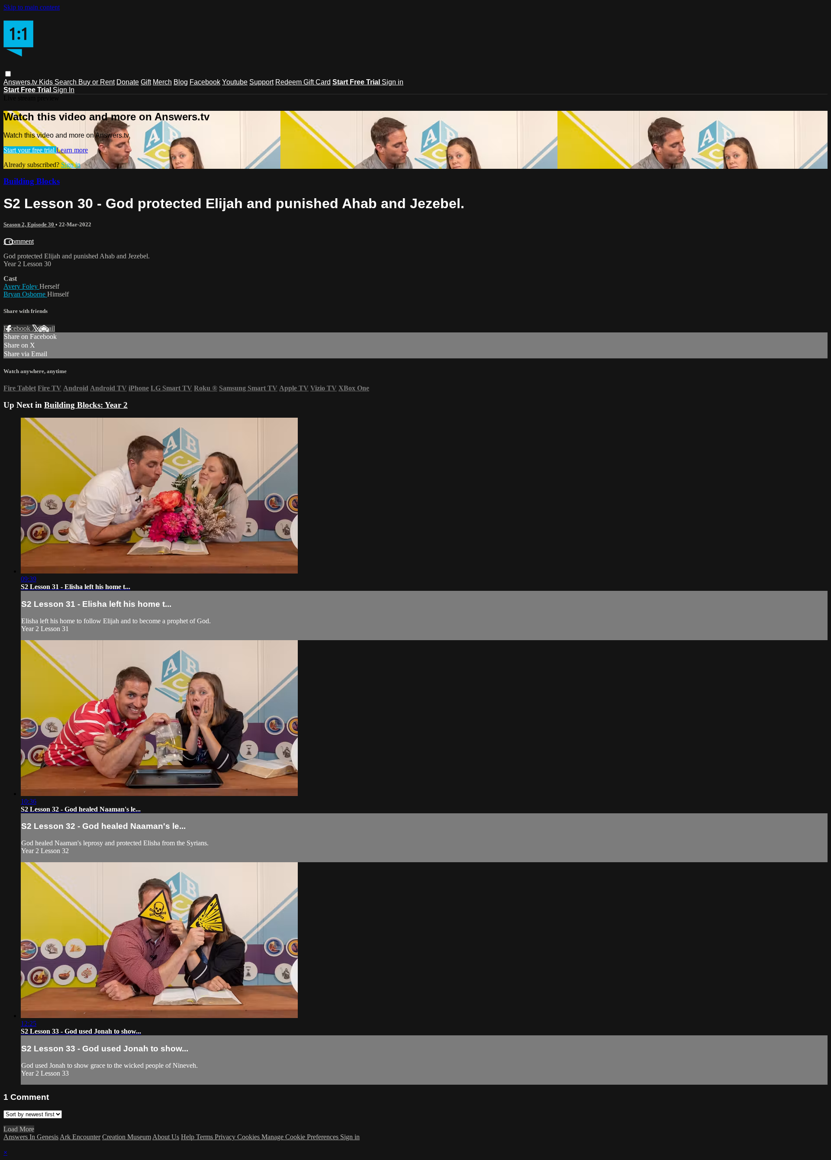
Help (188, 1137)
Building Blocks (31, 181)
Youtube (235, 82)
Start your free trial (29, 150)
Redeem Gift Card (303, 82)
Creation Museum (126, 1137)
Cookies (249, 1137)
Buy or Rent (96, 82)
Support (261, 82)
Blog (181, 82)
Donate (127, 82)
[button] (8, 74)
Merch (162, 82)
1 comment (18, 241)
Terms (205, 1137)
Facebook (205, 82)
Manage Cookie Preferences (300, 1137)
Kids (47, 82)
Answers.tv (21, 82)
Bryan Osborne (25, 294)
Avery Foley (21, 286)
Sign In (63, 89)
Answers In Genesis (30, 1137)
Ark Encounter (80, 1137)
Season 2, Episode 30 (29, 224)
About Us (165, 1137)
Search (66, 82)
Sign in (392, 82)
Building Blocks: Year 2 (86, 404)
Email (47, 328)
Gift (146, 82)
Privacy (226, 1137)
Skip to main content (31, 7)
